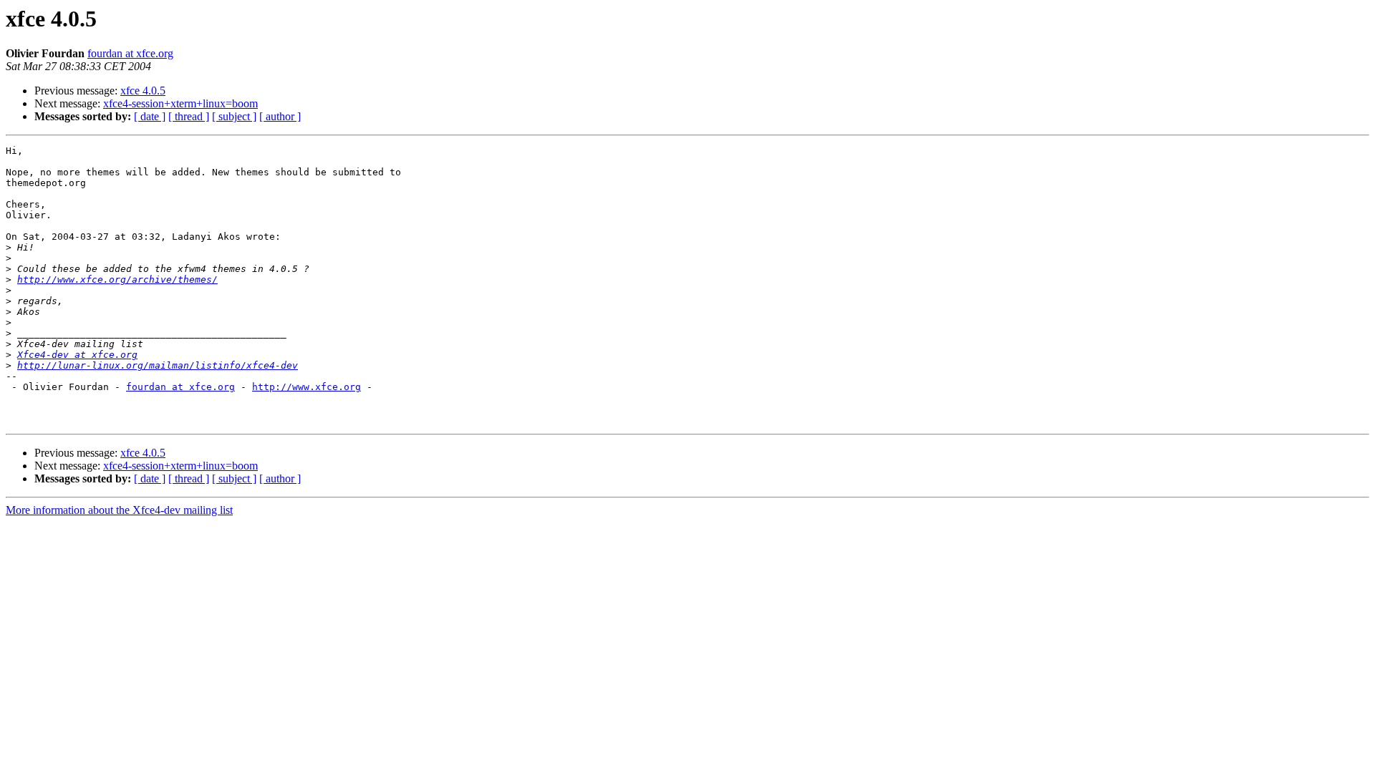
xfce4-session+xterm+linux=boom (180, 103)
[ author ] (280, 116)
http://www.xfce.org (306, 386)
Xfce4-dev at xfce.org (77, 354)
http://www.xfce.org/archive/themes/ (117, 279)
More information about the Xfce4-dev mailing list (119, 510)
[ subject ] (234, 116)
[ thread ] (188, 116)
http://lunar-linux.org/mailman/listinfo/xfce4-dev (157, 365)
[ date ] (149, 116)
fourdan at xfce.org (130, 53)
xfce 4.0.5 (142, 90)
